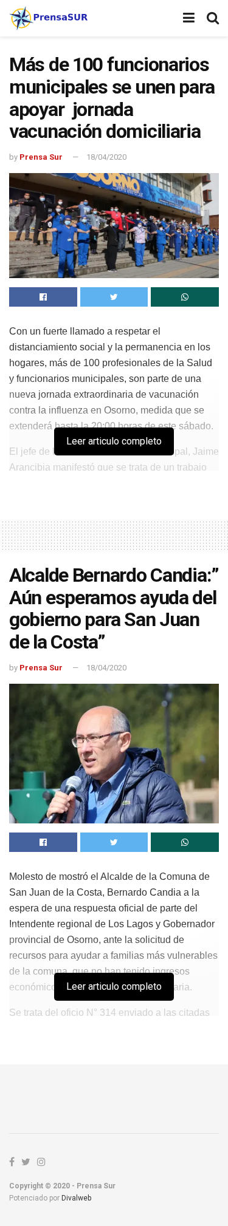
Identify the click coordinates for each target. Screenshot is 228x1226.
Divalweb (76, 1198)
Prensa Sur (41, 157)
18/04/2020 (106, 157)
